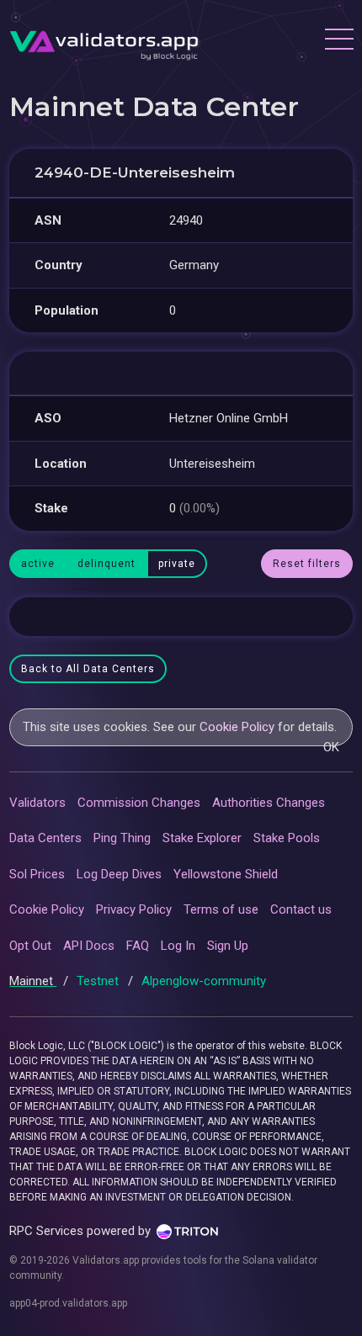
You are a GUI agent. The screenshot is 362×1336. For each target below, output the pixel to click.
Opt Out (30, 945)
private (176, 564)
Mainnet (32, 981)
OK (331, 747)
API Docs (88, 945)
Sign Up (227, 945)
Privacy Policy (134, 909)
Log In (178, 945)
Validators (37, 802)
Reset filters (307, 564)
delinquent (106, 564)
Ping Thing (122, 838)
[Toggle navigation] (338, 41)
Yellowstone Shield (225, 874)
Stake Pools (286, 838)
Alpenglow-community (203, 981)
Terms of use (221, 909)
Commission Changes (138, 802)
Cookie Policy (237, 726)
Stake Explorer (202, 838)
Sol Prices (37, 874)
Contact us (301, 909)
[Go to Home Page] (104, 41)
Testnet (99, 981)
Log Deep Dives (119, 874)
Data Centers (45, 838)
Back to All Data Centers (88, 669)
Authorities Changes (268, 802)
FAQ (137, 945)
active (38, 564)
